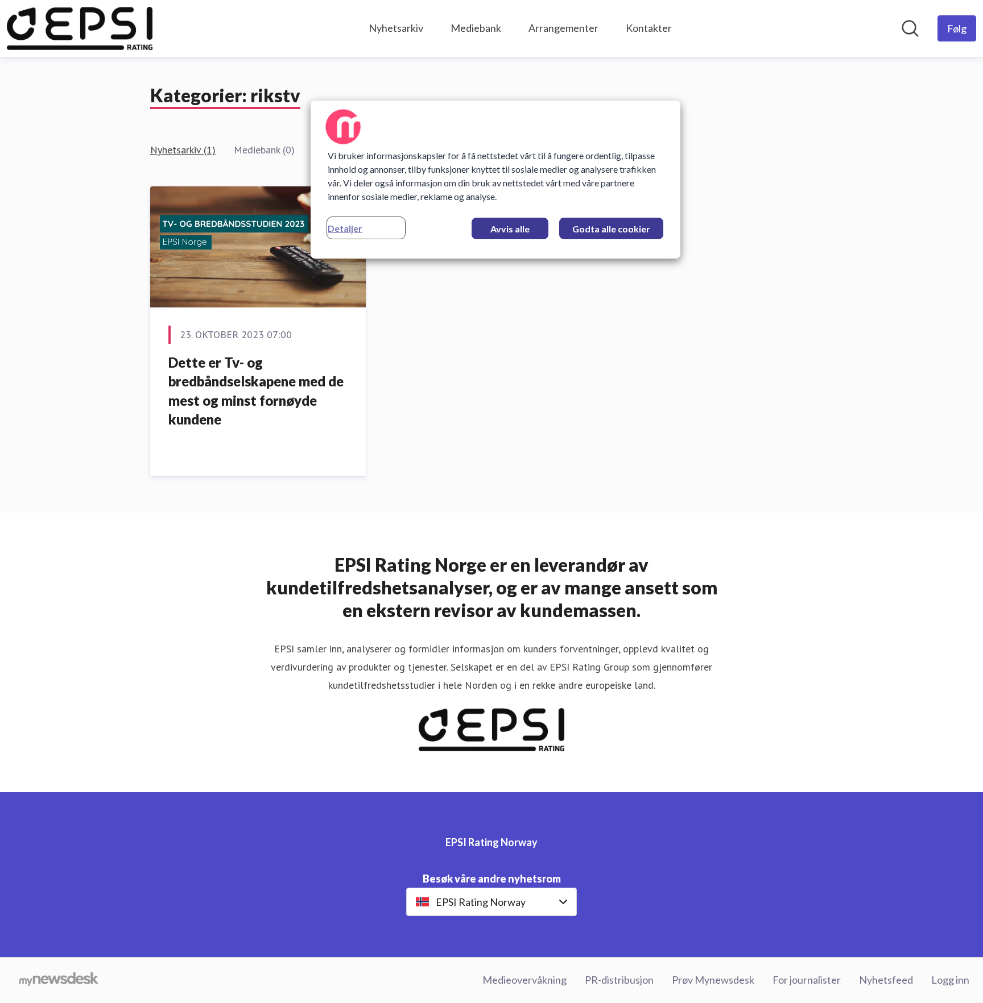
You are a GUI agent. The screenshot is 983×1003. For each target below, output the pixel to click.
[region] (495, 180)
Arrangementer (563, 28)
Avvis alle (510, 228)
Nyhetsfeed (886, 979)
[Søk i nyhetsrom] (910, 28)
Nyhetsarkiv (396, 28)
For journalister (807, 979)
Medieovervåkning (524, 979)
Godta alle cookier (611, 228)
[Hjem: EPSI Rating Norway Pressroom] (79, 28)
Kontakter (649, 28)
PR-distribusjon (619, 979)
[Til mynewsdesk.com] (59, 980)
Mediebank (476, 28)
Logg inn (950, 979)
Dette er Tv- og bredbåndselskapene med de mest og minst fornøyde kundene (256, 391)
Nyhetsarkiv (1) (183, 149)
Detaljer (345, 228)
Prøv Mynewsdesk (713, 979)
